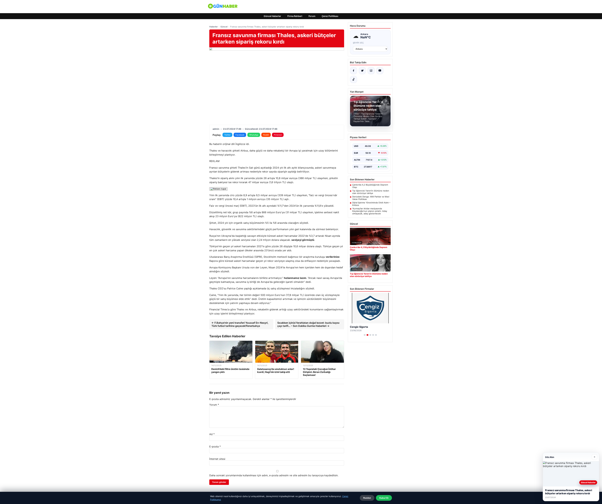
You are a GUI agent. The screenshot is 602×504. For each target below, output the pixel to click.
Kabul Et (383, 498)
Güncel (223, 26)
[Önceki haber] (379, 101)
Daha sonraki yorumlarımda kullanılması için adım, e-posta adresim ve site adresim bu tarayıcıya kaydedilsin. (273, 475)
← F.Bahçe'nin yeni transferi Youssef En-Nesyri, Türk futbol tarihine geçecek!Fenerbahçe (239, 324)
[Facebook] (353, 70)
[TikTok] (353, 79)
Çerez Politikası (330, 16)
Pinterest (278, 135)
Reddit (266, 135)
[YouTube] (379, 70)
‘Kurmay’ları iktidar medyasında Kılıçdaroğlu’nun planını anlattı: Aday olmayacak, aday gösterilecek (369, 211)
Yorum (214, 404)
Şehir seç (358, 43)
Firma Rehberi (294, 16)
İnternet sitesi (217, 458)
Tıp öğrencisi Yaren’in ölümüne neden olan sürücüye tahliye (370, 191)
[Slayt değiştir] (365, 335)
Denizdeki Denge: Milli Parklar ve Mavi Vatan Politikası (370, 197)
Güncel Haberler (272, 16)
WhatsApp (253, 135)
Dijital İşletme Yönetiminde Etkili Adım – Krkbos (371, 203)
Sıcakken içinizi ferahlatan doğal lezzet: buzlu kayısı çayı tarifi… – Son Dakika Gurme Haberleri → (308, 324)
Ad (212, 434)
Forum (312, 16)
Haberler (213, 26)
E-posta (215, 446)
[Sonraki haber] (385, 101)
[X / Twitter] (362, 70)
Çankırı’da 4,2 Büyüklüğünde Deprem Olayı (370, 185)
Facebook (239, 135)
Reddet (367, 498)
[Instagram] (371, 70)
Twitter (227, 135)
